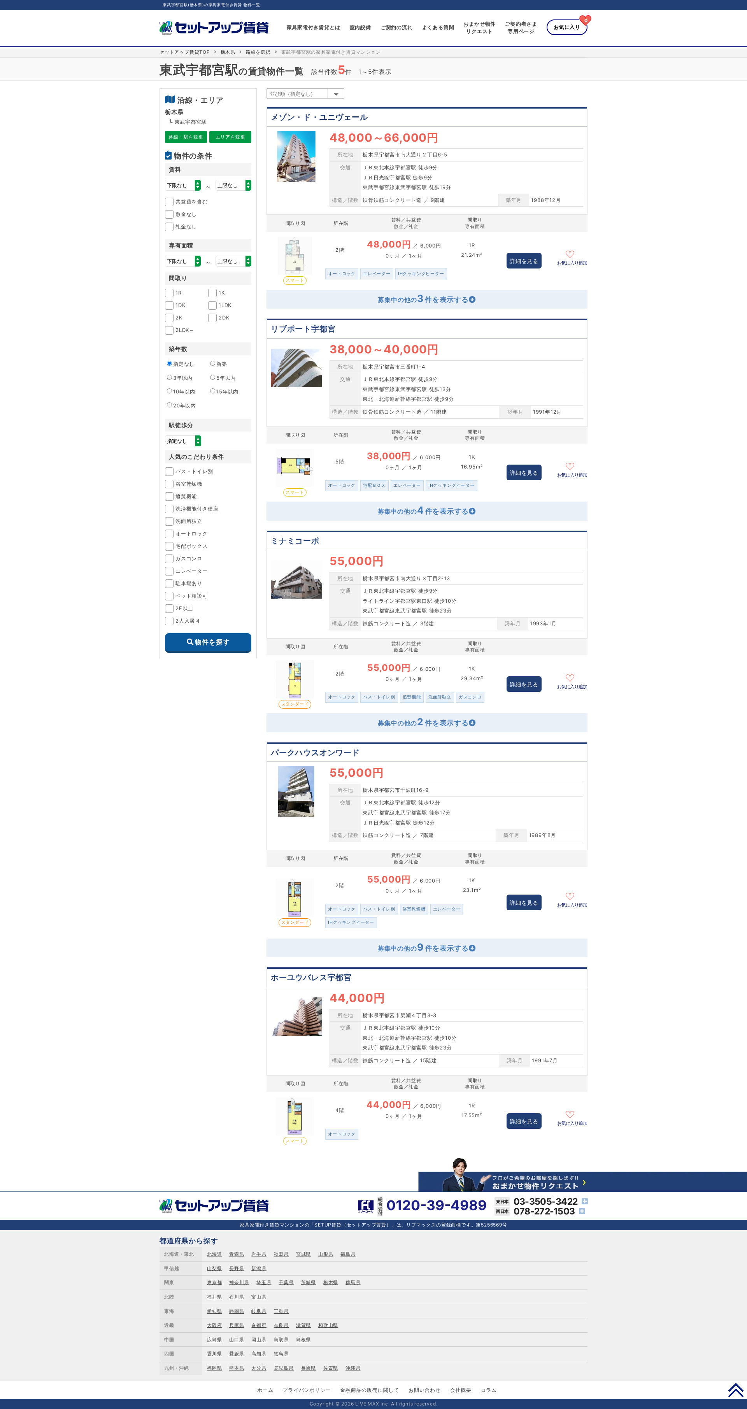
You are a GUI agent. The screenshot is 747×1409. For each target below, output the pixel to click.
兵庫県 (236, 1325)
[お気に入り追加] (572, 253)
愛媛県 (236, 1353)
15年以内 (227, 391)
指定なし (184, 364)
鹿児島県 (284, 1368)
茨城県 (308, 1282)
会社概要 (461, 1390)
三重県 (281, 1311)
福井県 (214, 1297)
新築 (221, 364)
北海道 (214, 1254)
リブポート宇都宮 (303, 328)
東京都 (214, 1282)
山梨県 (214, 1268)
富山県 (258, 1297)
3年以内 (183, 378)
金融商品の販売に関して (369, 1390)
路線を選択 (258, 52)
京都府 (258, 1325)
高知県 (258, 1353)
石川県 (236, 1297)
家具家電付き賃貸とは (313, 27)
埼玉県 (263, 1282)
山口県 (236, 1339)
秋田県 (281, 1254)
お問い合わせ (425, 1390)
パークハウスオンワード (315, 752)
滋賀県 (303, 1325)
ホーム (265, 1390)
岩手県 (258, 1254)
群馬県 (352, 1282)
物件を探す (212, 642)
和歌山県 (328, 1325)
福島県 (347, 1254)
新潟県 (258, 1268)
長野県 (236, 1268)
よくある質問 (438, 27)
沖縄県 (352, 1368)
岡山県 (258, 1339)
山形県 (325, 1254)
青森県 (236, 1254)
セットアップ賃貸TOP (185, 52)
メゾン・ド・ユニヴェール (319, 117)
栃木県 (228, 52)
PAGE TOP (736, 1390)
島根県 (303, 1339)
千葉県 (286, 1282)
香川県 (214, 1353)
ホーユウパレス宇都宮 (311, 977)
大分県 (258, 1368)
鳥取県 (281, 1339)
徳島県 (281, 1353)
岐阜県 (258, 1311)
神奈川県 (239, 1282)
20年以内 (184, 405)
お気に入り (567, 27)
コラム (489, 1390)
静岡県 (236, 1311)
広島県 (214, 1339)
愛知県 (214, 1311)
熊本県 (236, 1368)
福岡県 (214, 1368)
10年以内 (184, 391)
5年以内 (226, 378)
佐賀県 (330, 1368)
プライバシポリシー (306, 1390)
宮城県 (303, 1254)
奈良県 (281, 1325)
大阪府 (214, 1325)
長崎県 (308, 1368)
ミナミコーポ (295, 541)
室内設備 (360, 27)
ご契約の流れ (397, 27)
